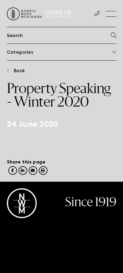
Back (19, 70)
